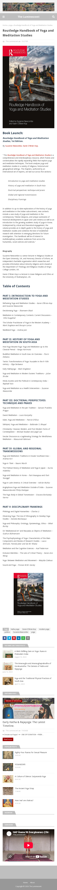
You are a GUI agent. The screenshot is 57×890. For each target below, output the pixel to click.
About (32, 883)
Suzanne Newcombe (13, 146)
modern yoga (44, 629)
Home (5, 25)
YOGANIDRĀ (20, 764)
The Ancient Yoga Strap (24, 788)
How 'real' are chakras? (24, 800)
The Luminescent (29, 16)
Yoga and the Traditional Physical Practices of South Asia (33, 679)
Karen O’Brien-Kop (30, 146)
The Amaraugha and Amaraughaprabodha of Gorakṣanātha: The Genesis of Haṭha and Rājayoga (33, 666)
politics (7, 632)
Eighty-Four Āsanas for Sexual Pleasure (31, 752)
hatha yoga (15, 629)
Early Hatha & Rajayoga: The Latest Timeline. (24, 724)
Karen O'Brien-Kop (29, 629)
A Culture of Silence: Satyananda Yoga (30, 776)
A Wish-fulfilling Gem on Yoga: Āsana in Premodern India (31, 652)
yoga (10, 25)
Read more (8, 739)
